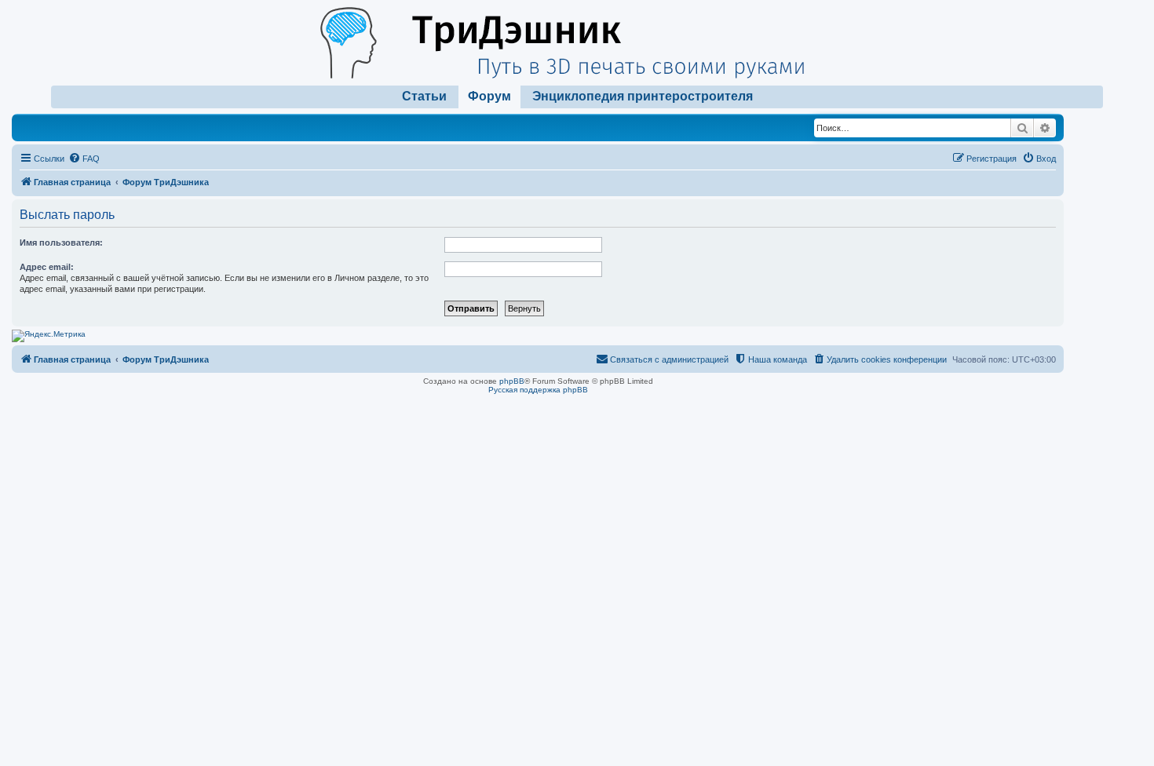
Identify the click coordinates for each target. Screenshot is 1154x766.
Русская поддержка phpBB (538, 389)
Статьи (424, 96)
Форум (489, 96)
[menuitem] (84, 158)
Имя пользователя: (61, 242)
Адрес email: (47, 267)
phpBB (511, 381)
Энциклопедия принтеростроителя (642, 96)
